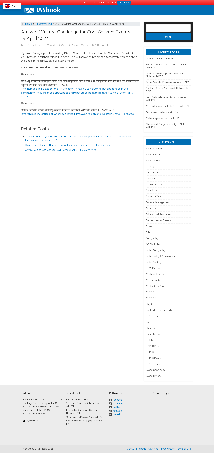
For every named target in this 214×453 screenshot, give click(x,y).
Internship (141, 448)
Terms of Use (184, 448)
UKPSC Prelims (154, 346)
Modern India (153, 280)
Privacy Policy (167, 448)
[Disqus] (80, 193)
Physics (150, 304)
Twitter (116, 407)
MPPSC (150, 292)
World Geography (155, 370)
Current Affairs (153, 196)
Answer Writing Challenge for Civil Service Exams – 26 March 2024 (60, 150)
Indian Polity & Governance (160, 256)
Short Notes (152, 328)
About (130, 448)
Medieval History (155, 274)
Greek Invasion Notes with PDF (162, 112)
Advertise (153, 448)
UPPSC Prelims (154, 358)
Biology (150, 166)
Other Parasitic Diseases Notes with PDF (167, 82)
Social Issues (153, 334)
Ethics (149, 232)
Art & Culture (153, 160)
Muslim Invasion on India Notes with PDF (168, 106)
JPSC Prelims (153, 268)
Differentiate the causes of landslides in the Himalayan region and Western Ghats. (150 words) (78, 113)
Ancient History (154, 148)
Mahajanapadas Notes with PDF (163, 118)
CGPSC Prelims (154, 184)
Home (28, 23)
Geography (152, 238)
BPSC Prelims (153, 172)
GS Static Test (153, 244)
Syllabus (150, 340)
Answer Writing (44, 23)
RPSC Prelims (153, 316)
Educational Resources (158, 214)
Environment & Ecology (158, 220)
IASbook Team (35, 45)
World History (153, 376)
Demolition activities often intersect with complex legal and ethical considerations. (69, 145)
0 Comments (102, 45)
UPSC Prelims (153, 364)
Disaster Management (158, 202)
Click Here (124, 2)
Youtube (117, 410)
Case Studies (153, 178)
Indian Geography (155, 250)
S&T (148, 322)
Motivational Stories (156, 286)
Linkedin (117, 414)
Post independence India (159, 310)
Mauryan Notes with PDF (159, 58)
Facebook (118, 399)
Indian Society (153, 262)
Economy (151, 208)
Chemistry (151, 190)
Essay (149, 226)
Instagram (118, 403)
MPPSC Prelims (154, 298)
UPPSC (150, 352)
